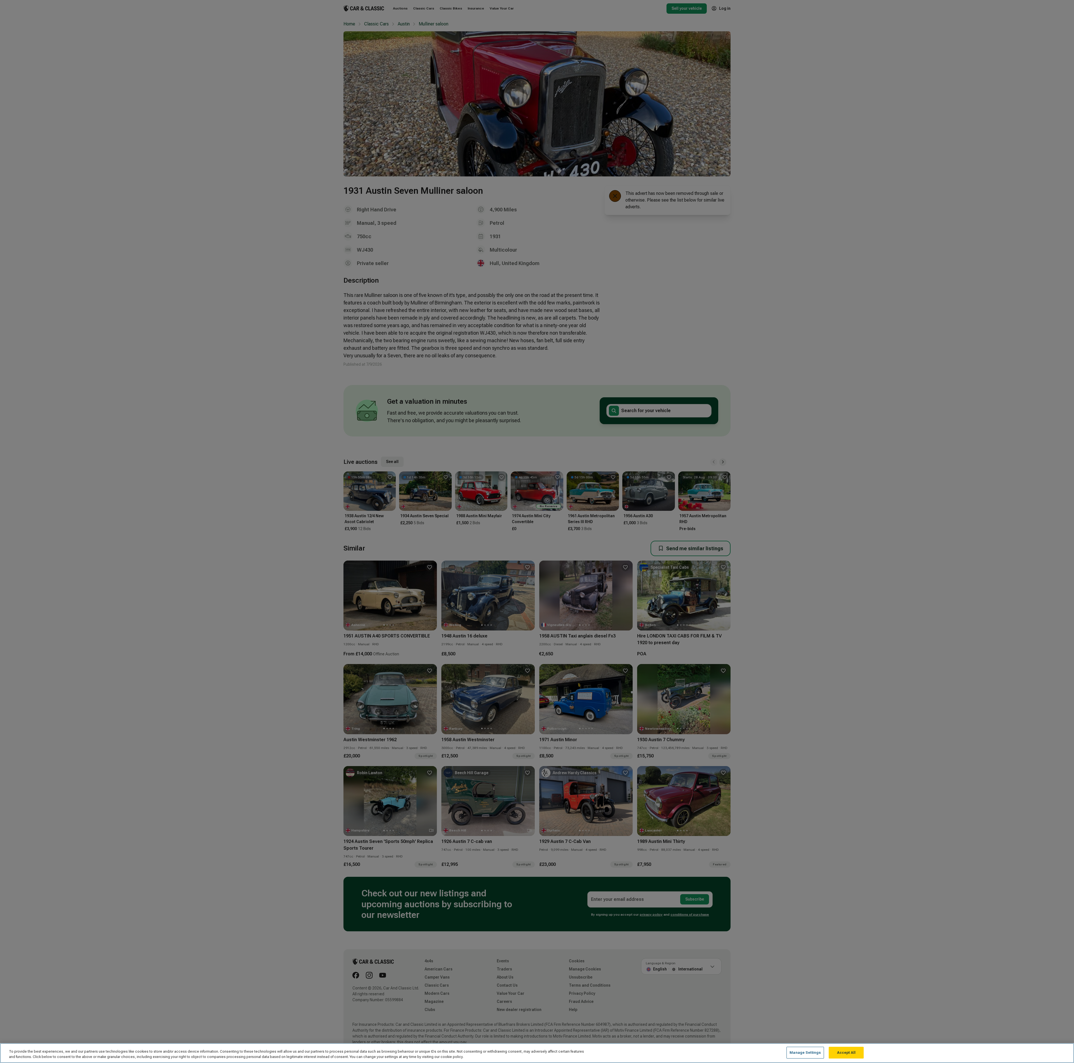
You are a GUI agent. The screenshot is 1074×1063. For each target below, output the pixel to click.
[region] (537, 1053)
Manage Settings (805, 1052)
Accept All (846, 1052)
